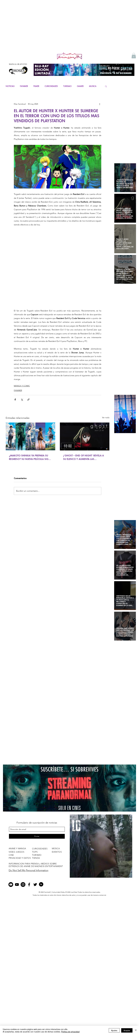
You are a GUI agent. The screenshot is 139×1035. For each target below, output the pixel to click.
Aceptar (127, 1030)
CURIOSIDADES (51, 86)
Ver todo (105, 417)
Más (91, 86)
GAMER (80, 86)
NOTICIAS (10, 86)
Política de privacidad (70, 1031)
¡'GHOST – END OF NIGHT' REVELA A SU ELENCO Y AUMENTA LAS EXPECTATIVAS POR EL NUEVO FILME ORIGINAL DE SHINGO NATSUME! (83, 457)
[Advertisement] (69, 31)
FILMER (36, 86)
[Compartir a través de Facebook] (15, 399)
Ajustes (114, 1030)
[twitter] (35, 884)
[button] (133, 55)
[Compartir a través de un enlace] (28, 399)
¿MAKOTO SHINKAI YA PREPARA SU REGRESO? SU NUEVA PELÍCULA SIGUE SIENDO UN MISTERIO (30, 457)
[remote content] (57, 267)
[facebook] (29, 884)
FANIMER (24, 86)
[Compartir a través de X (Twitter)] (21, 399)
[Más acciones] (99, 104)
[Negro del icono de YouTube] (17, 884)
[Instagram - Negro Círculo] (23, 884)
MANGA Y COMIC (22, 386)
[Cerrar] (135, 1030)
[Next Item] (131, 414)
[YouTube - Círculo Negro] (10, 884)
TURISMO (67, 86)
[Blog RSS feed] (41, 884)
